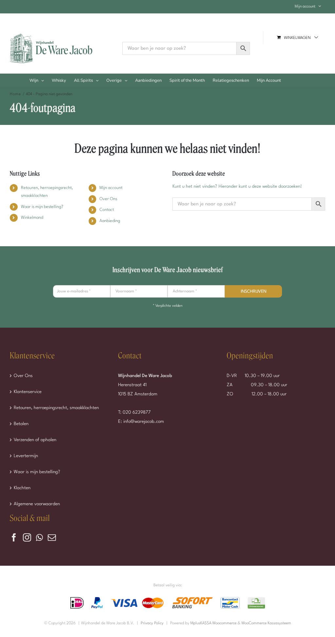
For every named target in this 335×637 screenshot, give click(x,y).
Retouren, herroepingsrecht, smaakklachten (56, 407)
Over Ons (108, 199)
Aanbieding (109, 221)
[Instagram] (27, 537)
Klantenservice (28, 391)
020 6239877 (137, 412)
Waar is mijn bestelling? (42, 207)
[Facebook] (14, 537)
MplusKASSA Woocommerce (213, 623)
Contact (106, 210)
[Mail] (52, 537)
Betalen (21, 424)
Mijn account (110, 188)
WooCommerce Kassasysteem (266, 623)
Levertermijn (26, 456)
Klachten (22, 488)
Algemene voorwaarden (37, 504)
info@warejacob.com (143, 421)
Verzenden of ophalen (35, 440)
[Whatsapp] (39, 537)
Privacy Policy (152, 623)
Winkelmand (32, 217)
